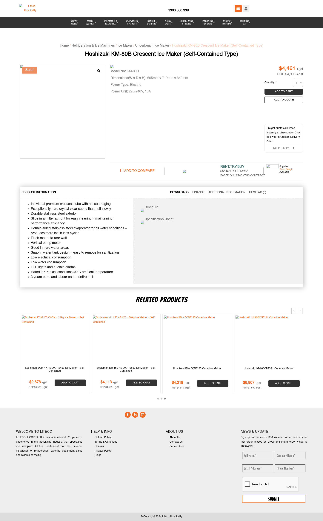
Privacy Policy (103, 428)
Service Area (177, 424)
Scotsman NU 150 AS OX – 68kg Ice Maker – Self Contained (126, 347)
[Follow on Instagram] (143, 392)
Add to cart (284, 69)
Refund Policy (103, 415)
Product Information (38, 169)
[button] (158, 376)
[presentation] (293, 289)
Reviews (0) (257, 169)
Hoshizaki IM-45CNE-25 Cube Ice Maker (197, 346)
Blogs (98, 432)
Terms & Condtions (106, 419)
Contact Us (176, 419)
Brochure (151, 185)
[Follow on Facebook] (128, 392)
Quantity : (270, 60)
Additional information (226, 169)
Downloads (179, 169)
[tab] (39, 170)
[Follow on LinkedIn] (135, 392)
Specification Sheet (158, 197)
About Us (175, 415)
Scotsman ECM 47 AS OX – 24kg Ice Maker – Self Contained (54, 347)
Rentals (99, 424)
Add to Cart (70, 360)
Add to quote (284, 77)
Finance (198, 169)
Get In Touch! (283, 125)
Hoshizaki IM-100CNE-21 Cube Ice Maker (268, 346)
